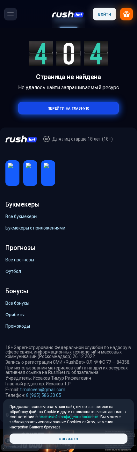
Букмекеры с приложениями (35, 227)
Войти (104, 14)
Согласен (68, 438)
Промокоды (17, 326)
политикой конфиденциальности (68, 417)
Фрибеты (15, 314)
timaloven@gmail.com (42, 389)
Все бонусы (17, 303)
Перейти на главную (68, 108)
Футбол (13, 271)
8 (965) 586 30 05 (43, 395)
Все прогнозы (19, 259)
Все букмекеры (21, 216)
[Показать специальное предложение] (126, 14)
